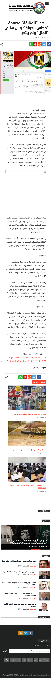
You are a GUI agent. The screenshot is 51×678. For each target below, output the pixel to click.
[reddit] (40, 44)
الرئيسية (46, 660)
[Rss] (20, 633)
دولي (24, 660)
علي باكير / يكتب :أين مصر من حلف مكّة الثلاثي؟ (19, 572)
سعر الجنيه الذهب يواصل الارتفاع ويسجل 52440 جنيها (29, 450)
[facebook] (49, 44)
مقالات (18, 660)
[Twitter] (25, 633)
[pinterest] (35, 44)
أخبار (36, 37)
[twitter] (44, 44)
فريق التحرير (44, 546)
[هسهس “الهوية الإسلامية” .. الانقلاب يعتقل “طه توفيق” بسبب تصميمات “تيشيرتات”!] (25, 537)
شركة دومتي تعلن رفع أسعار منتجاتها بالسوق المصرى (29, 414)
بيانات (12, 660)
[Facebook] (30, 633)
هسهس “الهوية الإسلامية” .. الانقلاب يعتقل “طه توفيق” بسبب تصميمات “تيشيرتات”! (26, 541)
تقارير (36, 660)
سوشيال (30, 660)
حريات (7, 660)
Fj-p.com (6, 675)
